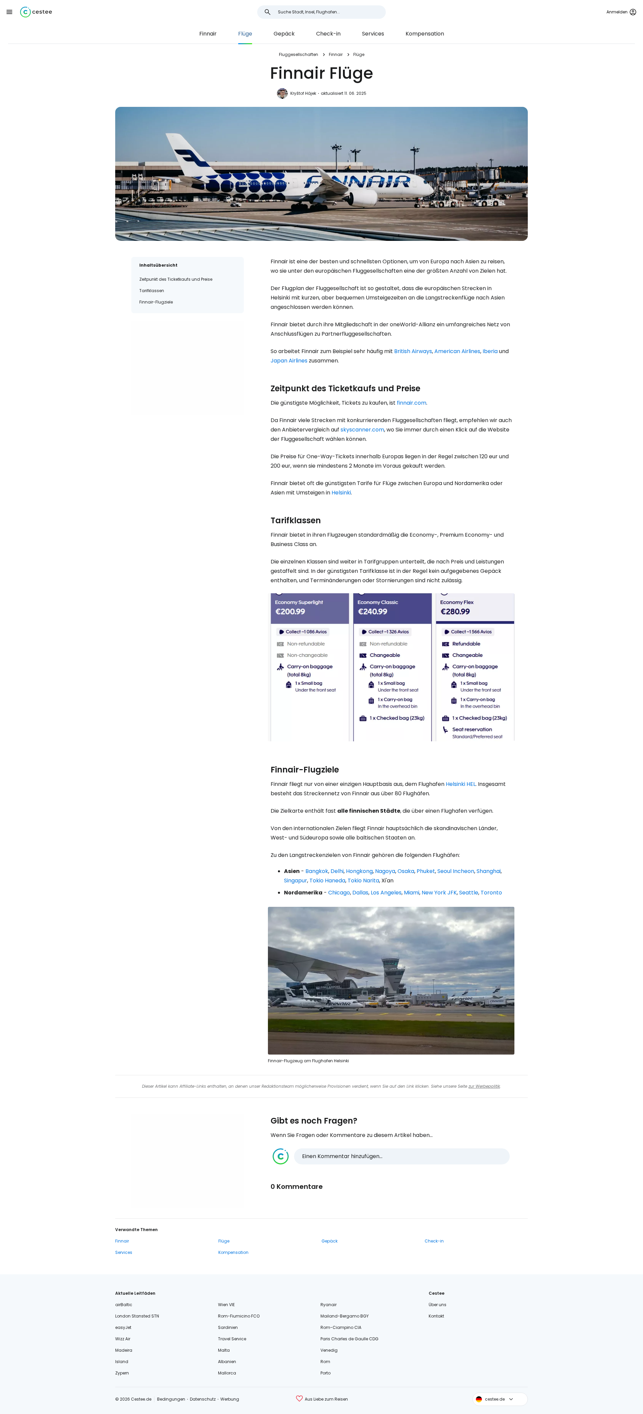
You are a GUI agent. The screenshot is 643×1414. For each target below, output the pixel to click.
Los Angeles (386, 892)
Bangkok (316, 871)
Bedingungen (171, 1399)
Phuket (426, 871)
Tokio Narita (363, 880)
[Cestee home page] (36, 12)
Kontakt (436, 1316)
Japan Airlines (289, 360)
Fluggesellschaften (298, 54)
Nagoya (385, 871)
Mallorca (227, 1373)
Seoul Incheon (455, 871)
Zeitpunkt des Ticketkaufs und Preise (175, 279)
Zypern (122, 1373)
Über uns (437, 1304)
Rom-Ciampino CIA (340, 1327)
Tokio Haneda (327, 880)
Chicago (339, 892)
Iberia (490, 351)
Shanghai (489, 871)
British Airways (413, 351)
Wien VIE (226, 1304)
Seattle (468, 892)
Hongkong (359, 871)
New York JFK (439, 892)
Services (373, 34)
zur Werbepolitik (484, 1086)
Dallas (360, 892)
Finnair (208, 34)
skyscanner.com (362, 429)
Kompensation (425, 34)
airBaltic (123, 1304)
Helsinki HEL (461, 784)
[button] (9, 12)
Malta (224, 1350)
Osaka (406, 871)
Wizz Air (122, 1339)
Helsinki (341, 492)
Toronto (491, 892)
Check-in (328, 34)
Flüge (245, 34)
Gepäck (284, 34)
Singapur (295, 880)
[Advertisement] (187, 368)
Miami (411, 892)
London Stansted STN (137, 1316)
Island (121, 1361)
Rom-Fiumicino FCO (239, 1316)
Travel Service (232, 1339)
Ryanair (328, 1304)
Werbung (229, 1399)
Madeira (123, 1350)
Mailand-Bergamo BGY (344, 1316)
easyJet (123, 1327)
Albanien (227, 1361)
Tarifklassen (151, 290)
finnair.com (411, 403)
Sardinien (228, 1327)
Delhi (337, 871)
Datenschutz (203, 1399)
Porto (325, 1373)
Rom (325, 1361)
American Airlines (457, 351)
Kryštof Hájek (303, 93)
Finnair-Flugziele (156, 302)
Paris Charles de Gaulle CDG (349, 1339)
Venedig (329, 1350)
